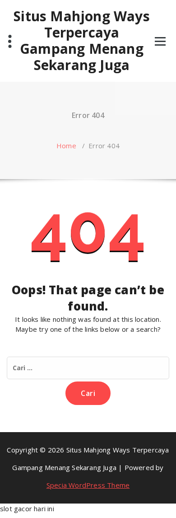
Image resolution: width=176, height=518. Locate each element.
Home (66, 145)
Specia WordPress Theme (88, 485)
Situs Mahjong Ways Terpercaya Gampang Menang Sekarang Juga (82, 40)
